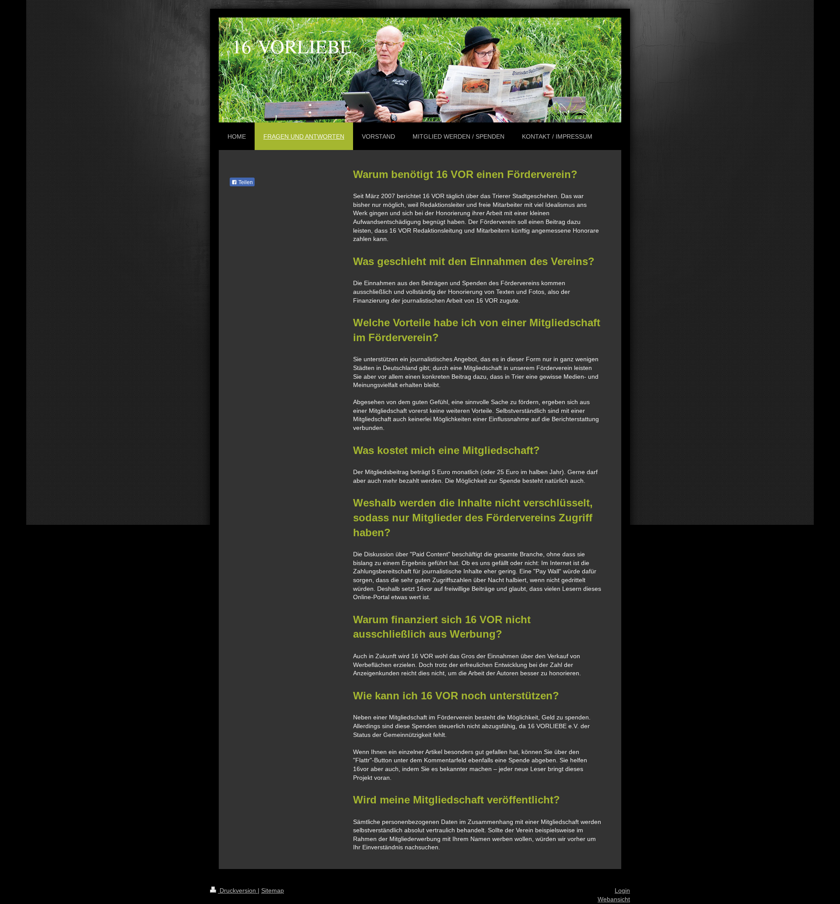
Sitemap (272, 890)
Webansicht (614, 899)
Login (622, 890)
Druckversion (238, 890)
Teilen (245, 182)
